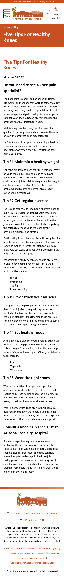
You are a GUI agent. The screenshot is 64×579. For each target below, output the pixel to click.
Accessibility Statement (49, 553)
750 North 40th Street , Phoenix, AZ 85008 (34, 1)
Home (6, 27)
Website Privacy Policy (49, 548)
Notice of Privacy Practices (21, 553)
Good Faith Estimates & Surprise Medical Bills (32, 563)
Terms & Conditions (25, 548)
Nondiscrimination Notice (32, 558)
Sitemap (8, 548)
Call (47, 14)
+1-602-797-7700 (34, 520)
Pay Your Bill (56, 16)
